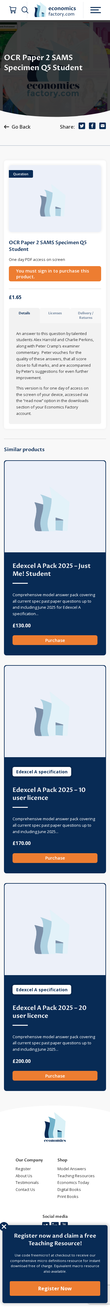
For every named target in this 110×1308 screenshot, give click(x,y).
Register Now (55, 1288)
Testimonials (27, 1182)
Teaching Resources (76, 1175)
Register (23, 1168)
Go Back (21, 126)
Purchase (55, 640)
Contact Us (25, 1189)
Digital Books (69, 1189)
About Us (24, 1175)
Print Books (68, 1196)
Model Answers (71, 1168)
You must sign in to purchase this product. (52, 274)
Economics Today (73, 1182)
